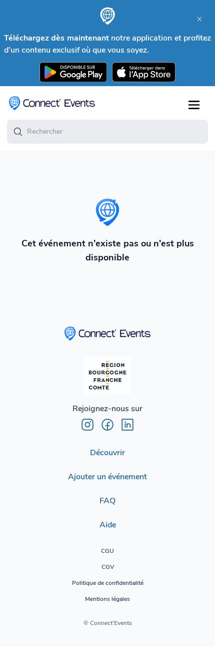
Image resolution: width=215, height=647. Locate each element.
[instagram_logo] (88, 425)
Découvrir (107, 452)
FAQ (108, 500)
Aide (108, 524)
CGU (107, 551)
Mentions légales (107, 599)
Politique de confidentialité (108, 583)
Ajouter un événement (107, 476)
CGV (108, 567)
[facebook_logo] (108, 425)
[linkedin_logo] (128, 425)
